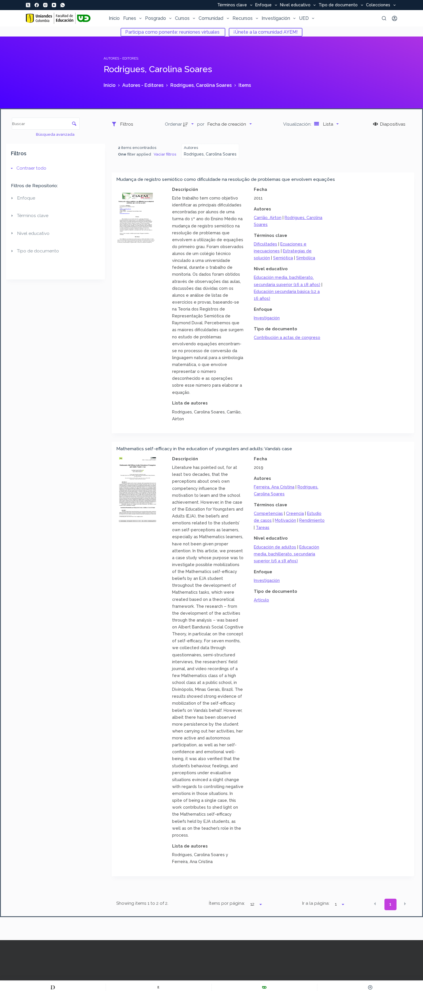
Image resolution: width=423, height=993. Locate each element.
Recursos (243, 18)
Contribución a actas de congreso (287, 337)
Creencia (295, 513)
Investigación (276, 18)
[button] (375, 904)
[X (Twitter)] (28, 5)
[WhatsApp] (62, 5)
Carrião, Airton (267, 217)
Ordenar (173, 124)
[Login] (394, 18)
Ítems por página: (227, 903)
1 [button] (390, 904)
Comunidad (211, 18)
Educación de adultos (275, 547)
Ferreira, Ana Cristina (274, 486)
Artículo (261, 599)
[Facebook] (37, 5)
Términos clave (232, 5)
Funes (129, 18)
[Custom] (53, 987)
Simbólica (305, 257)
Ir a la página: (315, 903)
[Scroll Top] (370, 987)
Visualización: (298, 124)
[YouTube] (54, 5)
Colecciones (378, 5)
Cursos (182, 18)
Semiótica (283, 257)
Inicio (114, 18)
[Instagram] (45, 5)
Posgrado (155, 18)
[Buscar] (384, 18)
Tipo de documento (338, 5)
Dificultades (265, 243)
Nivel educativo (295, 5)
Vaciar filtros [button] (165, 154)
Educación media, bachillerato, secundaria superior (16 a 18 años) (286, 554)
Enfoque (263, 5)
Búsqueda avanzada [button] (55, 134)
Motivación (285, 520)
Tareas (262, 527)
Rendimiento (312, 520)
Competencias (268, 513)
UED (304, 18)
